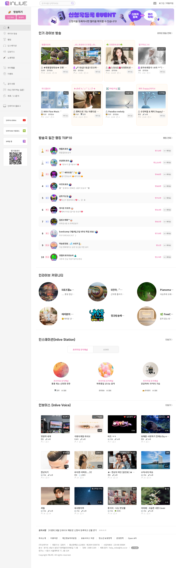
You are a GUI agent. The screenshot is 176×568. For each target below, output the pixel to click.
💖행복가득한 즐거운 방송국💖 (71, 211)
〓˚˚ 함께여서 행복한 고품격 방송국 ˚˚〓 (74, 188)
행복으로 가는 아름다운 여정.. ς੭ (87, 111)
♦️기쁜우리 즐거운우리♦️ (69, 164)
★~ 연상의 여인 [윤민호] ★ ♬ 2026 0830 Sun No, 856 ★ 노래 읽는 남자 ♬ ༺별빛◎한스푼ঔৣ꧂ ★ (122, 472)
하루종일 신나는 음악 (106, 383)
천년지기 (45, 472)
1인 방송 (10, 17)
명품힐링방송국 (65, 152)
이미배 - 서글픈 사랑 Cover (153, 508)
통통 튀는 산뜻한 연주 (61, 383)
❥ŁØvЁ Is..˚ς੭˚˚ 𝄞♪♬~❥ (84, 88)
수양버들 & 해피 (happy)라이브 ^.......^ (152, 111)
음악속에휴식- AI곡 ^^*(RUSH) (152, 67)
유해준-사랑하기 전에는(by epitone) (155, 436)
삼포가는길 (63, 196)
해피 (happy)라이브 (147, 88)
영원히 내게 (46, 436)
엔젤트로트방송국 (66, 255)
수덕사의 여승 (147, 472)
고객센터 (135, 548)
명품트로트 (46, 44)
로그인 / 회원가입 (166, 3)
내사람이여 (79, 508)
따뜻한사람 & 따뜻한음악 (68, 223)
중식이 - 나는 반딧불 (116, 508)
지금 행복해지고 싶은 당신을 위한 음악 (74, 247)
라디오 (65, 71)
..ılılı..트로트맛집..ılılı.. (85, 44)
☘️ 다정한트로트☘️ (114, 44)
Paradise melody (116, 111)
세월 (43, 508)
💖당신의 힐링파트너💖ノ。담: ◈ (72, 200)
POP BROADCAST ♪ (68, 235)
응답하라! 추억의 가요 (150, 383)
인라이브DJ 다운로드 (12, 131)
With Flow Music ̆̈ (52, 111)
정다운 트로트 (64, 208)
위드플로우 (46, 88)
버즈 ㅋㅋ (112, 436)
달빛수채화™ (64, 220)
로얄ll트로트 (64, 160)
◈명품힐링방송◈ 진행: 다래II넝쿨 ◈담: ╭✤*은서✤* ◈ (55, 67)
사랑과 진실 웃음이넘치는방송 (70, 259)
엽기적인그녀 (144, 44)
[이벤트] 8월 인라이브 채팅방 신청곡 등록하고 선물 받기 (72, 530)
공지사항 (42, 530)
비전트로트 (63, 184)
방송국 (21, 17)
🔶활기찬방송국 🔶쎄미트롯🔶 (71, 176)
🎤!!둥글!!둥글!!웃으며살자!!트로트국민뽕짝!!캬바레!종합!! (87, 67)
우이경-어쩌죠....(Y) (83, 472)
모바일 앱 (9, 141)
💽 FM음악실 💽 (113, 88)
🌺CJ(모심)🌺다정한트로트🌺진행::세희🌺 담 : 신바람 (120, 67)
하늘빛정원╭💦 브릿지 (68, 243)
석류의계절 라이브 (82, 436)
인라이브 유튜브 (11, 120)
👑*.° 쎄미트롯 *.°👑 (68, 172)
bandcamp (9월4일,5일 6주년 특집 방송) (76, 231)
